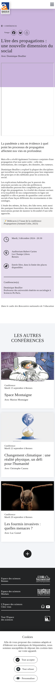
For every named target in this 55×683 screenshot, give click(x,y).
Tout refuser (28, 669)
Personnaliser (28, 678)
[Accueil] (5, 8)
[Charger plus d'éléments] (27, 554)
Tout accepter (28, 659)
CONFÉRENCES (10, 26)
